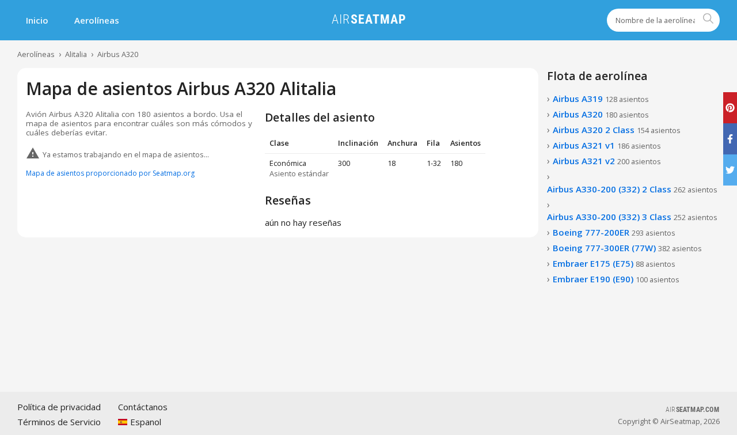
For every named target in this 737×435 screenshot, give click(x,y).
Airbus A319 (601, 98)
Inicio (37, 20)
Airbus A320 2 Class (617, 129)
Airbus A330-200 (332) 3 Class (632, 216)
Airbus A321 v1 (607, 145)
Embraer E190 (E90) (616, 279)
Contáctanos (143, 407)
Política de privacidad (59, 407)
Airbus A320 (117, 54)
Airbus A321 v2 (607, 161)
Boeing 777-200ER (614, 232)
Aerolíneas (96, 20)
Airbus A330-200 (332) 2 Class (632, 189)
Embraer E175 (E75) (614, 263)
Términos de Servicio (59, 422)
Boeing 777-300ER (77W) (627, 248)
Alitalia (76, 54)
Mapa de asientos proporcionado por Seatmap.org (110, 173)
